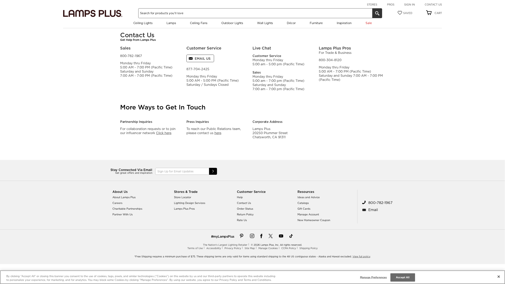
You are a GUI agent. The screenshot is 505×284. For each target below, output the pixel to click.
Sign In (409, 5)
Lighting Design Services (189, 203)
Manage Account (308, 214)
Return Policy (245, 214)
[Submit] (213, 171)
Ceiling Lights (142, 23)
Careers (117, 203)
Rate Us (242, 220)
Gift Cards (303, 208)
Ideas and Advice (308, 197)
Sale (369, 23)
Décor (291, 23)
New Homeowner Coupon (313, 220)
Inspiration (344, 23)
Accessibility (213, 248)
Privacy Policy (232, 248)
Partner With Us (122, 214)
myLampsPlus (223, 236)
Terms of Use (195, 248)
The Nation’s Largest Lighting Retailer (225, 245)
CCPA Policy (288, 248)
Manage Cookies (268, 248)
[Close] (498, 276)
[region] (252, 277)
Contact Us (433, 4)
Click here (163, 133)
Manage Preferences (373, 277)
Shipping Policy (308, 248)
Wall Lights (265, 23)
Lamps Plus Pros (184, 208)
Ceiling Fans (198, 23)
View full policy (361, 256)
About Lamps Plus (124, 197)
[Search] (377, 13)
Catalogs (303, 203)
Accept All (403, 277)
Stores (372, 4)
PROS (390, 4)
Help (240, 197)
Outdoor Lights (232, 23)
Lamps (171, 23)
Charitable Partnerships (127, 208)
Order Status (245, 208)
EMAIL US (202, 58)
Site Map (250, 248)
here (217, 133)
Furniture (316, 23)
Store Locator (182, 197)
